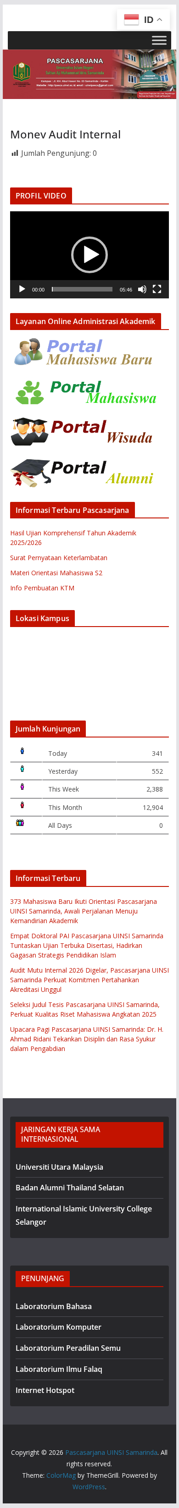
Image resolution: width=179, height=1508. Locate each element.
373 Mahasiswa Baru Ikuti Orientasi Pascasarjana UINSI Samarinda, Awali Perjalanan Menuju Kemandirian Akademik (83, 911)
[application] (89, 254)
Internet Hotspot (45, 1390)
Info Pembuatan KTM (42, 587)
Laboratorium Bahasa (54, 1306)
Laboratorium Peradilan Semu (68, 1348)
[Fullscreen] (157, 289)
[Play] (22, 289)
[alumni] (83, 464)
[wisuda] (83, 423)
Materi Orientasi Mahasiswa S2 (56, 572)
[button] (89, 255)
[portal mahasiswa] (83, 383)
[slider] (82, 289)
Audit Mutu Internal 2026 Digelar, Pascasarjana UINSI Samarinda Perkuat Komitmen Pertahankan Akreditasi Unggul (89, 980)
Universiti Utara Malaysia (59, 1167)
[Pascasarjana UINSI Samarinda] (89, 56)
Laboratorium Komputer (58, 1327)
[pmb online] (83, 342)
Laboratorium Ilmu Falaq (59, 1369)
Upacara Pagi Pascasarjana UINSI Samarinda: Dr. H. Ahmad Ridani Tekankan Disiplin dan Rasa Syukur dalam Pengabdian (86, 1039)
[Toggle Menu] (159, 40)
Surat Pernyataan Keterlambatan (58, 557)
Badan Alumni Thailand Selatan (70, 1188)
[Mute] (142, 289)
